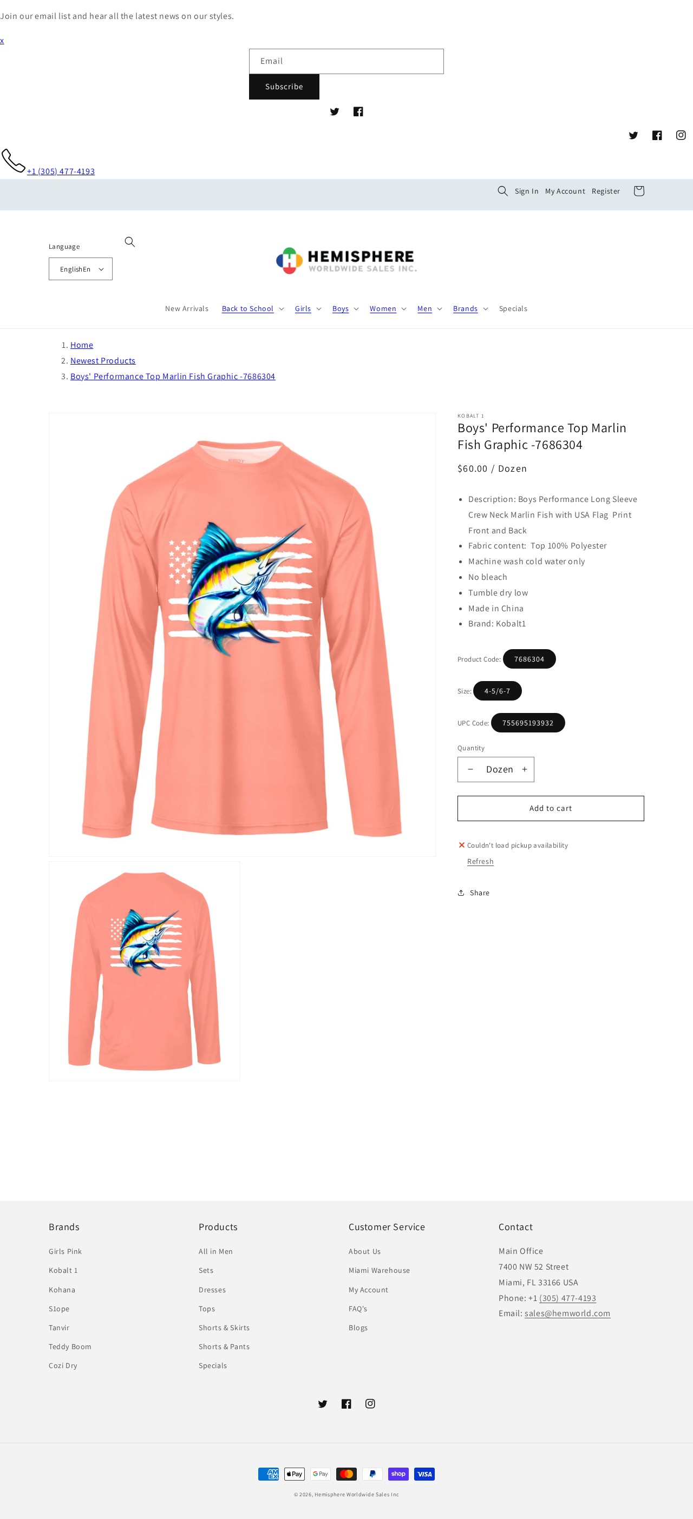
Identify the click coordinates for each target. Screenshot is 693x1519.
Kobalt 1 (63, 1270)
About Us (365, 1251)
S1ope (59, 1308)
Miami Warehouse (379, 1270)
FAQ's (358, 1308)
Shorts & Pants (224, 1346)
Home (81, 345)
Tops (207, 1308)
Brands (465, 308)
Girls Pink (65, 1251)
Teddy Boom (70, 1346)
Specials (213, 1365)
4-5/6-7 (498, 691)
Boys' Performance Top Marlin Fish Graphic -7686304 (173, 376)
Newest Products (103, 360)
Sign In (527, 191)
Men (424, 308)
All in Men (216, 1251)
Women (383, 308)
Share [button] (480, 892)
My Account (565, 191)
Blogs (358, 1327)
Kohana (62, 1290)
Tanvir (59, 1327)
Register (606, 191)
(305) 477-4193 (567, 1298)
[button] (503, 191)
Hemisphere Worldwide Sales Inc (357, 1494)
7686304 (529, 659)
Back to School (248, 308)
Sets (206, 1270)
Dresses (212, 1290)
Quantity (471, 747)
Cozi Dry (63, 1365)
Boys (340, 308)
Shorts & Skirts (224, 1327)
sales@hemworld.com (568, 1313)
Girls (303, 308)
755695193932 (528, 723)
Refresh (480, 861)
